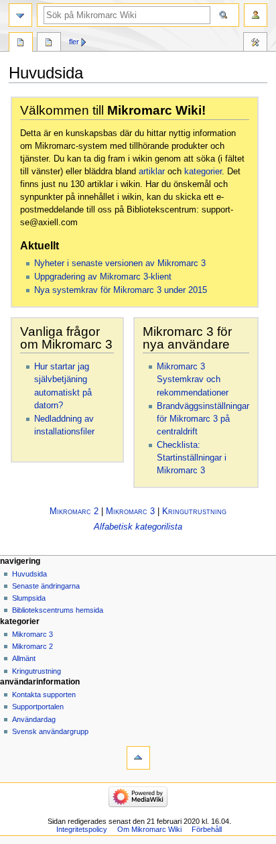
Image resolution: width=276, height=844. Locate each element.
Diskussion (49, 43)
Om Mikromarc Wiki (149, 829)
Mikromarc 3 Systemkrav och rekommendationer (192, 379)
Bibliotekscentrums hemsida (57, 610)
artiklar (152, 171)
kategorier (203, 171)
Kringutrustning (194, 511)
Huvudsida (20, 43)
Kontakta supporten (44, 694)
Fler (74, 42)
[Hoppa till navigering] (20, 15)
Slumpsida (29, 598)
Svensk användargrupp (50, 731)
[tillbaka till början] (138, 758)
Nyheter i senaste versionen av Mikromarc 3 (120, 263)
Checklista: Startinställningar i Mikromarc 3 (191, 457)
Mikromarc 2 (74, 511)
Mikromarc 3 (130, 511)
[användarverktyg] (255, 15)
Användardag (34, 719)
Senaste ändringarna (46, 586)
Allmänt (24, 658)
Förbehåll (207, 829)
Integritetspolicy (81, 829)
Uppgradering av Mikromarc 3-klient (102, 277)
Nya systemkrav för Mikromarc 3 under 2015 (120, 290)
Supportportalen (38, 707)
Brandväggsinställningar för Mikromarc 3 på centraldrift (203, 419)
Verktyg (255, 43)
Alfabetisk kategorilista (138, 527)
